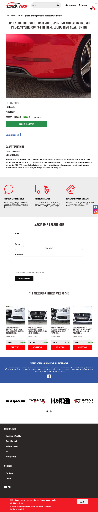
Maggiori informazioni (17, 509)
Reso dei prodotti (12, 441)
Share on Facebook (12, 134)
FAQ (7, 451)
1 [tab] (47, 411)
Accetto (82, 501)
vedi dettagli (15, 347)
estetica (13, 15)
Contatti (9, 478)
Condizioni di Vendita (13, 436)
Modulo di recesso (12, 446)
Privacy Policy (11, 456)
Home (8, 15)
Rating (17, 244)
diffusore (20, 15)
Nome (17, 233)
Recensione (19, 254)
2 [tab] (51, 411)
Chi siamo (9, 473)
